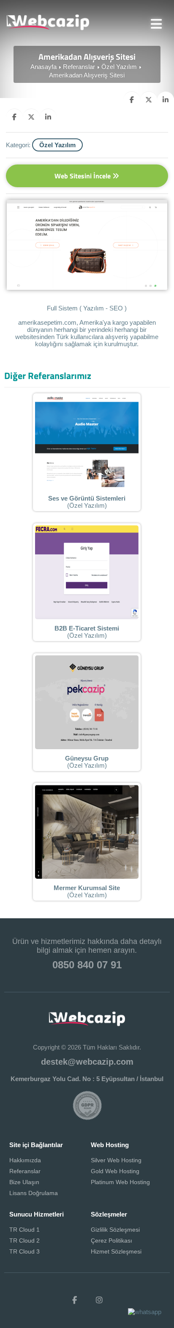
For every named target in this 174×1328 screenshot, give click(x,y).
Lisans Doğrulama (33, 1193)
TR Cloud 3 (24, 1251)
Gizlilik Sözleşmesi (115, 1229)
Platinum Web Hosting (120, 1182)
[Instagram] (99, 1300)
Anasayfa (43, 66)
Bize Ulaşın (24, 1182)
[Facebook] (75, 1300)
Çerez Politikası (111, 1240)
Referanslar (79, 66)
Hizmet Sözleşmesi (116, 1251)
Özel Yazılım (119, 66)
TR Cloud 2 (24, 1240)
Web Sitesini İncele (83, 176)
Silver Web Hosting (116, 1160)
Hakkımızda (25, 1160)
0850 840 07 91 (87, 964)
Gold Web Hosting (115, 1171)
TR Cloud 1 (24, 1229)
